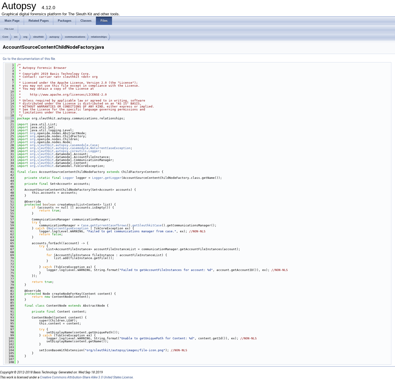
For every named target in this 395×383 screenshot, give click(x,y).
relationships (99, 36)
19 (9, 118)
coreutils (78, 151)
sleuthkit (38, 36)
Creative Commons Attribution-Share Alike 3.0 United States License (86, 377)
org (25, 36)
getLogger (113, 177)
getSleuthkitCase (147, 225)
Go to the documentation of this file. (29, 59)
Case (94, 145)
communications (75, 36)
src (16, 36)
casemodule (79, 145)
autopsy (54, 36)
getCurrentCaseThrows (108, 225)
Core (5, 36)
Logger (93, 151)
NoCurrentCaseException (110, 148)
